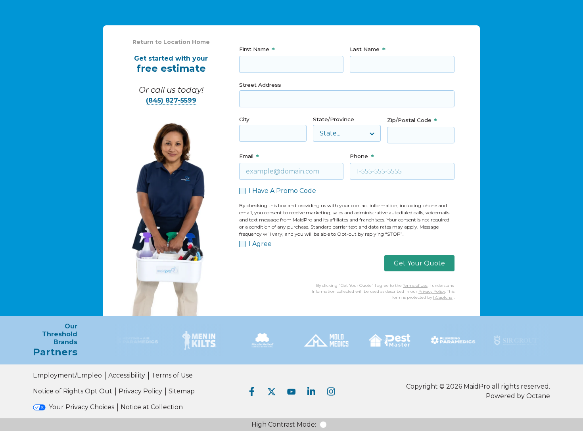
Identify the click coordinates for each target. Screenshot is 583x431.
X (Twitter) (272, 391)
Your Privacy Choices (81, 407)
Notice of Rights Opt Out (72, 391)
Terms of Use (415, 285)
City (244, 119)
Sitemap (182, 391)
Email (246, 156)
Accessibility (126, 375)
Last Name (365, 49)
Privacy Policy (431, 291)
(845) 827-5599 (171, 100)
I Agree (260, 244)
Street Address (260, 85)
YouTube (291, 391)
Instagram (331, 391)
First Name (254, 49)
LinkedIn (311, 391)
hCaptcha (443, 297)
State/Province (333, 119)
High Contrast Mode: (283, 424)
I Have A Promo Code (282, 191)
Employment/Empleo (67, 375)
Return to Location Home (171, 42)
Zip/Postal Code (409, 120)
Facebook (252, 391)
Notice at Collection (152, 407)
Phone (359, 156)
